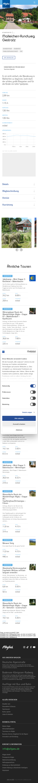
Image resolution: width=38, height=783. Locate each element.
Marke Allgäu (6, 726)
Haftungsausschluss (8, 762)
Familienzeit (6, 709)
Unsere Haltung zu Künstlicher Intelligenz (15, 768)
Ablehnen (19, 430)
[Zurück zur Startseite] (19, 4)
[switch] (33, 392)
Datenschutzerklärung (9, 760)
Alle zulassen (19, 418)
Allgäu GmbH (6, 754)
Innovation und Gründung (10, 736)
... (14, 32)
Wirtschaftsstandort (8, 729)
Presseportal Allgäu (8, 757)
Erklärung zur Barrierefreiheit (11, 765)
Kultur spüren (6, 712)
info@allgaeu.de (10, 748)
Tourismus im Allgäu (8, 731)
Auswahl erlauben (19, 424)
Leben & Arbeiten (7, 714)
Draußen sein (6, 704)
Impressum (5, 770)
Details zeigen (27, 412)
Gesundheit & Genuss (8, 706)
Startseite (6, 32)
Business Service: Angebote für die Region (15, 734)
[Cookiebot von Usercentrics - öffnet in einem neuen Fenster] (27, 352)
